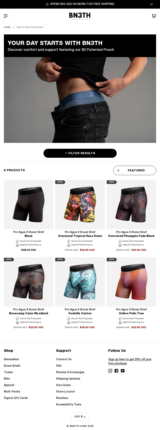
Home (7, 27)
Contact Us (63, 359)
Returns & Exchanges (70, 372)
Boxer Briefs (12, 366)
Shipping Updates (68, 379)
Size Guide (63, 385)
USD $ (78, 417)
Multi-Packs (12, 392)
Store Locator (65, 392)
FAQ (58, 366)
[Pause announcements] (151, 4)
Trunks (8, 372)
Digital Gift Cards (16, 398)
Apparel (9, 385)
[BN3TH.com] (80, 16)
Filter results (81, 153)
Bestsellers (11, 359)
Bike (7, 379)
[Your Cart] (154, 16)
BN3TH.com (78, 426)
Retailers (62, 398)
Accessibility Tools (68, 404)
